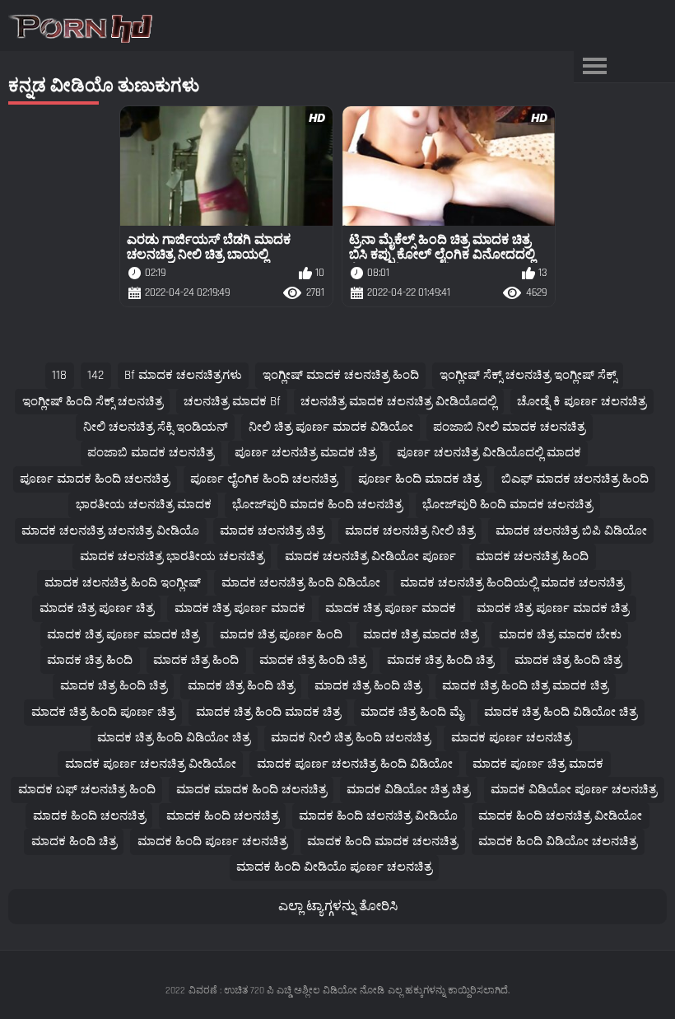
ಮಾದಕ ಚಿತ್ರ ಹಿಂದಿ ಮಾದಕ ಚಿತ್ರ (268, 712)
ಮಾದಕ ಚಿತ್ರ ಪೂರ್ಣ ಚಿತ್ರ (97, 608)
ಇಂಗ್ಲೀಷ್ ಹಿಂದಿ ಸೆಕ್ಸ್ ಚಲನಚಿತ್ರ (92, 401)
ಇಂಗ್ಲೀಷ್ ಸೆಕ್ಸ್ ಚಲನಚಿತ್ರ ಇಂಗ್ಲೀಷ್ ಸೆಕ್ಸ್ (528, 375)
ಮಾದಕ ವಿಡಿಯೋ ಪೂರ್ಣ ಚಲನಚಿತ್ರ (574, 789)
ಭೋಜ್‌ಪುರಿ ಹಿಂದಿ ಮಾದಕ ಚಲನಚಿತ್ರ (507, 504)
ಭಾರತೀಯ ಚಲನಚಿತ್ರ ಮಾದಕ (144, 504)
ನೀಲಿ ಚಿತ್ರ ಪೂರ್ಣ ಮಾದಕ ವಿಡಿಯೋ (331, 427)
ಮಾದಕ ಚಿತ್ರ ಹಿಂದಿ (90, 660)
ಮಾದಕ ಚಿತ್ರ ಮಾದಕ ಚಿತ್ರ (420, 635)
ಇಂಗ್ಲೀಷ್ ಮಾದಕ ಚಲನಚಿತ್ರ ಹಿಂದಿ (341, 375)
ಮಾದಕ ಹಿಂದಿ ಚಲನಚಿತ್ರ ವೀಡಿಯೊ (378, 816)
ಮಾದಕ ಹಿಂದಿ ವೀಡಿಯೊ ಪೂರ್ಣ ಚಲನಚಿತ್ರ (334, 867)
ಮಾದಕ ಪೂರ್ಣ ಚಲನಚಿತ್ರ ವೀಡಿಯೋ (150, 764)
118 (59, 375)
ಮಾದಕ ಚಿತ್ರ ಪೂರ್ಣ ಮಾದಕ (240, 608)
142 (95, 375)
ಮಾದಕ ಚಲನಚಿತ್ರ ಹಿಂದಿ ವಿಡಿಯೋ (300, 583)
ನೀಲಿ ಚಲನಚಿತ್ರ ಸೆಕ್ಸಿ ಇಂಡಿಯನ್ (155, 427)
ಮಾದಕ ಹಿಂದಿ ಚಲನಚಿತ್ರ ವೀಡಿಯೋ (560, 816)
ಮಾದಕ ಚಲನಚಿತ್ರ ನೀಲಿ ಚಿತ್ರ (410, 531)
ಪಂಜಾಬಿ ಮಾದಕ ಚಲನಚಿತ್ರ (150, 452)
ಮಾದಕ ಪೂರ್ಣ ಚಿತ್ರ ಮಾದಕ (537, 764)
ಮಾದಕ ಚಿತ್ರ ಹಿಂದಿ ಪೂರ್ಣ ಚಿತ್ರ (103, 712)
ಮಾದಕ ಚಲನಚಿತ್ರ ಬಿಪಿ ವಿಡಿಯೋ (571, 531)
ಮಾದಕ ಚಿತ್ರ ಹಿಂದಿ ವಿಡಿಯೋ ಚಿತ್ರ (560, 712)
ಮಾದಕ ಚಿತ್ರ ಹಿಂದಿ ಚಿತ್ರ (312, 660)
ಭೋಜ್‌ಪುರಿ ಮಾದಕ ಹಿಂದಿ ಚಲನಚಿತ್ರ (317, 504)
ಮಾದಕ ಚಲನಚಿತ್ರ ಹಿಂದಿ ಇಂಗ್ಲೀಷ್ (122, 583)
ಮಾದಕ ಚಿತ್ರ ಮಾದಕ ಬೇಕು (560, 635)
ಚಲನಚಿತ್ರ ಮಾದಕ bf (232, 401)
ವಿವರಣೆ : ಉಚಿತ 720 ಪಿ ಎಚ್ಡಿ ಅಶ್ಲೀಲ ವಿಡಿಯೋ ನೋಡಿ (286, 990)
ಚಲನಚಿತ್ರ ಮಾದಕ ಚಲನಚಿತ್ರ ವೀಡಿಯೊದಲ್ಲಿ (398, 401)
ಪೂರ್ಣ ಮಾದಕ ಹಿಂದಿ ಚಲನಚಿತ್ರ (95, 479)
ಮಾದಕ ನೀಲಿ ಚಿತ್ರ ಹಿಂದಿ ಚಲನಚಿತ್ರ (351, 738)
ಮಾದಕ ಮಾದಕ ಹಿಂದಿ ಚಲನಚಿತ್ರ (251, 789)
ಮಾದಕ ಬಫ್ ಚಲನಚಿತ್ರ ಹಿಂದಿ (87, 789)
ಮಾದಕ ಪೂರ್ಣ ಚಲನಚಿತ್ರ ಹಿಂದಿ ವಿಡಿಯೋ (355, 764)
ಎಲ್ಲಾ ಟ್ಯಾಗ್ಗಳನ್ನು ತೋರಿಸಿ (338, 906)
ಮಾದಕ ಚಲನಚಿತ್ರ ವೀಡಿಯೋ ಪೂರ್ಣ (370, 556)
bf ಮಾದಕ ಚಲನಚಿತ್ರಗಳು (183, 375)
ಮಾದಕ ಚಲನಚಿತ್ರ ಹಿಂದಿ (532, 556)
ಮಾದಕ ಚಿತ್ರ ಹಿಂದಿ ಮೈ (412, 712)
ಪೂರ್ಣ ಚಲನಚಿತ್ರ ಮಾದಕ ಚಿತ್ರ (305, 452)
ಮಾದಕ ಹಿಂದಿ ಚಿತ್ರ (74, 841)
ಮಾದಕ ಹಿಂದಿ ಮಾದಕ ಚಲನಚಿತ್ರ (382, 841)
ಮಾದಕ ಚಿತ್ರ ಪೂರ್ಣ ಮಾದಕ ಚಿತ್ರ (553, 608)
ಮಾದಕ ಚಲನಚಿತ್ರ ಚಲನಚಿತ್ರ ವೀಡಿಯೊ (110, 531)
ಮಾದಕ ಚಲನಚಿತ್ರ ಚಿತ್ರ (272, 531)
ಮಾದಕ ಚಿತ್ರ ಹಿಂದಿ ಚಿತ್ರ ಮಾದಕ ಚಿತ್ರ (525, 686)
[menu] (594, 66)
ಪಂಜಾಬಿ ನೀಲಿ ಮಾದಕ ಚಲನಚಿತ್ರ (509, 427)
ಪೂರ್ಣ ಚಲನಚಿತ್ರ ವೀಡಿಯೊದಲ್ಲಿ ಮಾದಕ (489, 452)
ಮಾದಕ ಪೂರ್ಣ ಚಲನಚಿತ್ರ (511, 738)
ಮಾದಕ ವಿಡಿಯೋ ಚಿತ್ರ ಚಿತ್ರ (408, 789)
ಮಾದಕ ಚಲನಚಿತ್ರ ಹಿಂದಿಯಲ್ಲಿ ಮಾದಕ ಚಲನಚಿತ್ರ (512, 583)
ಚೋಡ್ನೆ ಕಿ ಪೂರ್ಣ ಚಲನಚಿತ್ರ (581, 401)
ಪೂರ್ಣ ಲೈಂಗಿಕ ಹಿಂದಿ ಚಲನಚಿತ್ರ (264, 479)
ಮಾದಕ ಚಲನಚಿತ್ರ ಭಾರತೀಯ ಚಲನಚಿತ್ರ (172, 556)
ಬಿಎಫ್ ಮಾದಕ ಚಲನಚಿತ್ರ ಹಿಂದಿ (575, 479)
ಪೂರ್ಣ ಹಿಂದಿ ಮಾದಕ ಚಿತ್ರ (419, 479)
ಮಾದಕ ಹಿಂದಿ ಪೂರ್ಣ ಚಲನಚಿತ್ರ (212, 841)
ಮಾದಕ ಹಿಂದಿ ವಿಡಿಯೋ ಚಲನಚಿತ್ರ (557, 841)
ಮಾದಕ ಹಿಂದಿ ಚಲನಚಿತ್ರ (89, 816)
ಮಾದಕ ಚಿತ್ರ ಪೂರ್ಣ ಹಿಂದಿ (281, 635)
